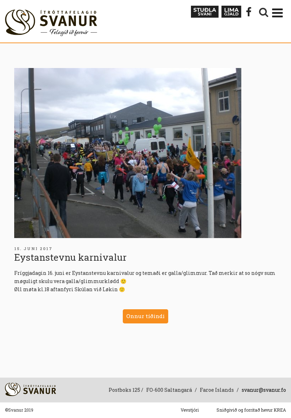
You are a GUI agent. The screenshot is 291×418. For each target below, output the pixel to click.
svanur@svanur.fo (264, 389)
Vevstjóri (190, 410)
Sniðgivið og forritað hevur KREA (251, 410)
